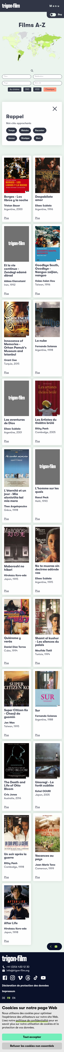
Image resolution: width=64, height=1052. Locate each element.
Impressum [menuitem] (8, 991)
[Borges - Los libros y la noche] (16, 175)
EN (13, 997)
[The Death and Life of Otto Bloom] (16, 761)
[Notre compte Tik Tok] (35, 978)
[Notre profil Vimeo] (20, 978)
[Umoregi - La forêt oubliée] (47, 761)
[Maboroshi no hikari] (16, 545)
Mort (38, 138)
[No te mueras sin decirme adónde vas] (47, 544)
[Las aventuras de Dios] (16, 398)
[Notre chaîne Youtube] (43, 978)
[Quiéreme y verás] (16, 616)
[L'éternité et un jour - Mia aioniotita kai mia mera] (16, 468)
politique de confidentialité (32, 1020)
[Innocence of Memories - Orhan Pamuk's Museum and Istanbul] (16, 319)
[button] (29, 48)
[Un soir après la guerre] (16, 833)
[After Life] (16, 902)
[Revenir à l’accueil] (23, 6)
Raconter (39, 130)
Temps (11, 130)
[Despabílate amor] (47, 175)
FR (8, 997)
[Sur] (47, 689)
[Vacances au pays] (47, 833)
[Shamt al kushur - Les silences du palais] (47, 617)
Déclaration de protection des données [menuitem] (25, 985)
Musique (25, 138)
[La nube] (47, 319)
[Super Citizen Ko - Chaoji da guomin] (16, 688)
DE (3, 997)
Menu (54, 6)
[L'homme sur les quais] (47, 467)
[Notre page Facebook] (5, 978)
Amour (11, 138)
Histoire (25, 130)
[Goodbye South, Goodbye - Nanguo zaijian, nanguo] (47, 244)
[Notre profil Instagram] (12, 978)
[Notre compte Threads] (28, 978)
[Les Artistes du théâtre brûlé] (47, 398)
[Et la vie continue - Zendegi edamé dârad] (16, 244)
